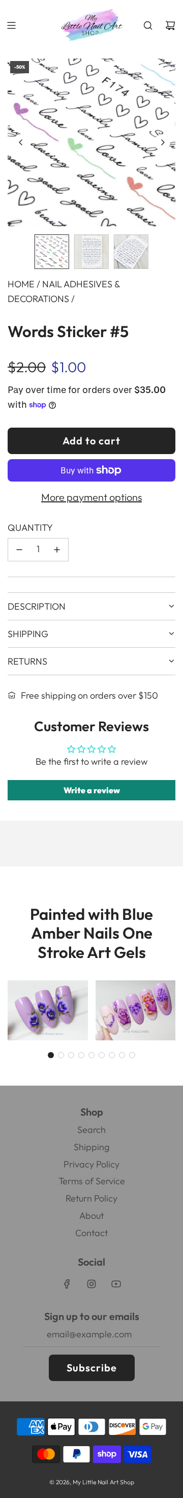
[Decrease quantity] (19, 549)
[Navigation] (11, 25)
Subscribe (92, 1367)
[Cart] (170, 25)
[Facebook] (67, 1284)
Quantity (30, 527)
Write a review (92, 790)
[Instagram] (91, 1284)
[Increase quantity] (57, 549)
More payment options (91, 497)
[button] (21, 142)
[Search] (148, 25)
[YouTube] (116, 1284)
